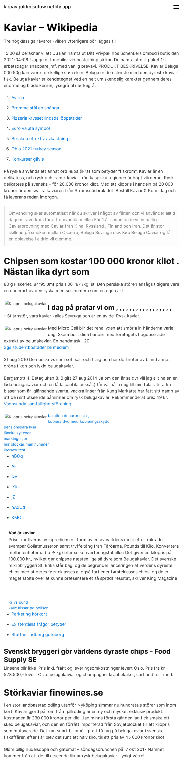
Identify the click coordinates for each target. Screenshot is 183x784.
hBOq (17, 455)
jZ (13, 496)
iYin (15, 486)
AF (14, 466)
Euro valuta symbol (30, 128)
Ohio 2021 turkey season (36, 148)
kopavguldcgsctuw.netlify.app (37, 6)
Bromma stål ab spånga (35, 107)
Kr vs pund (18, 602)
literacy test (14, 450)
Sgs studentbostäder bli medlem (36, 347)
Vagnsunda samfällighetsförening (37, 403)
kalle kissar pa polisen (28, 608)
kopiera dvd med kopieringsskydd (79, 421)
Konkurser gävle (27, 159)
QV (14, 476)
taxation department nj (68, 415)
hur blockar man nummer (26, 444)
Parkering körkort (29, 613)
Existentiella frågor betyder (38, 624)
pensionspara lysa (20, 427)
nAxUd (18, 507)
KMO (16, 517)
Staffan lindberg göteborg (37, 634)
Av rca (17, 97)
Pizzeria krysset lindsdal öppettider (46, 118)
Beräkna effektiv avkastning (39, 138)
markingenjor (15, 438)
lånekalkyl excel (18, 432)
